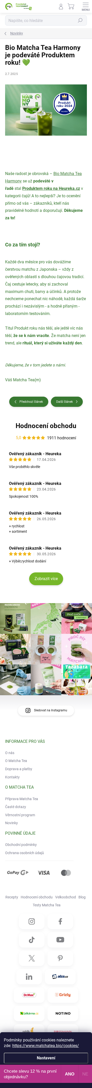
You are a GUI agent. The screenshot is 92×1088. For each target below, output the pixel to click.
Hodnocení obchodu (46, 426)
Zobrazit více (46, 578)
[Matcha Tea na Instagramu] (31, 921)
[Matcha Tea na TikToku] (31, 940)
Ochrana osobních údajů (24, 853)
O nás (9, 753)
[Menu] (85, 6)
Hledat (80, 20)
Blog (82, 897)
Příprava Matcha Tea (21, 799)
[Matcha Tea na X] (31, 958)
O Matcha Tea (16, 761)
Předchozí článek (31, 402)
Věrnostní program (20, 815)
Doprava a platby (18, 769)
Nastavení (46, 1058)
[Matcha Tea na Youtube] (60, 940)
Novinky (11, 823)
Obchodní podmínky (21, 845)
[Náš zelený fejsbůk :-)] (60, 921)
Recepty (11, 897)
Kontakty (12, 777)
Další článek (64, 402)
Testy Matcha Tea (47, 905)
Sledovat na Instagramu (50, 710)
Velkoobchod (65, 897)
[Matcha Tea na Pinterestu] (60, 958)
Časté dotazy (15, 807)
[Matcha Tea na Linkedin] (29, 976)
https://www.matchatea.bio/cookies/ (45, 1045)
